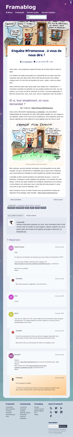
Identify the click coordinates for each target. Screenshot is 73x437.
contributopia (20, 207)
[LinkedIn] (61, 413)
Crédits (36, 414)
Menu (10, 12)
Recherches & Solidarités (36, 112)
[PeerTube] (61, 409)
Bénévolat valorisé (25, 412)
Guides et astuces (39, 409)
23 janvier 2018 (59, 247)
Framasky (19, 377)
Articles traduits (48, 12)
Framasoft (28, 62)
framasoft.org (21, 232)
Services (43, 207)
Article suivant (58, 199)
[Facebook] (51, 417)
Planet (32, 207)
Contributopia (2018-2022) (25, 205)
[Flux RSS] (51, 409)
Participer (22, 411)
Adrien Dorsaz (19, 247)
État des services (10, 414)
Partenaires (23, 414)
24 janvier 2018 (59, 278)
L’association (9, 407)
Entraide (36, 407)
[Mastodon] (56, 409)
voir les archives (58, 432)
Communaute (11, 207)
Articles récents (31, 215)
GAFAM (27, 207)
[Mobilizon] (51, 413)
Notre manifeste (10, 409)
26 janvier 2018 (59, 377)
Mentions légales (39, 411)
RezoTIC (37, 207)
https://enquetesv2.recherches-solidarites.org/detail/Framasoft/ (32, 263)
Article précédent (15, 199)
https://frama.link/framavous (42, 108)
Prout (7, 416)
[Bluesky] (56, 413)
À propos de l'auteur (16, 216)
